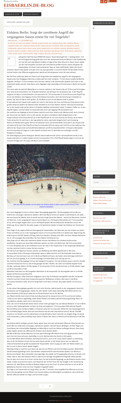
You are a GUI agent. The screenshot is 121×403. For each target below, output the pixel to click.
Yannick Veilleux (44, 53)
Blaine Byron (43, 43)
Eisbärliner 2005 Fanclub (102, 221)
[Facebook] (112, 1)
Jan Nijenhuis (69, 46)
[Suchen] (113, 182)
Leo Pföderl (55, 48)
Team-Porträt (28, 53)
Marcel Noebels (21, 51)
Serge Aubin (17, 53)
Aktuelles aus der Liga (16, 43)
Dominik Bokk (57, 43)
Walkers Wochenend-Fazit (102, 200)
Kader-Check (22, 48)
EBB (64, 43)
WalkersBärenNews (100, 203)
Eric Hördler (25, 46)
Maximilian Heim (58, 51)
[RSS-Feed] (102, 1)
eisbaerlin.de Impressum (102, 243)
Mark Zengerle (45, 51)
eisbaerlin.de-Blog (29, 5)
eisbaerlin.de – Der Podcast (103, 278)
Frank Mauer (35, 46)
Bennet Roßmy (31, 43)
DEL (50, 43)
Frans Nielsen (46, 46)
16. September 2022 (26, 40)
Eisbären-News (13, 46)
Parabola (61, 400)
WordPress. (69, 400)
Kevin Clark (31, 48)
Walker (14, 40)
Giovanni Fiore (57, 46)
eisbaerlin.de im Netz (100, 258)
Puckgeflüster (98, 281)
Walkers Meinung (99, 197)
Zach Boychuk (56, 53)
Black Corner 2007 (99, 218)
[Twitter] (105, 1)
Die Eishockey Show (100, 275)
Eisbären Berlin (73, 43)
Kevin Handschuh (43, 48)
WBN (35, 53)
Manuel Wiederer (67, 48)
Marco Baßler (33, 51)
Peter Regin (69, 51)
